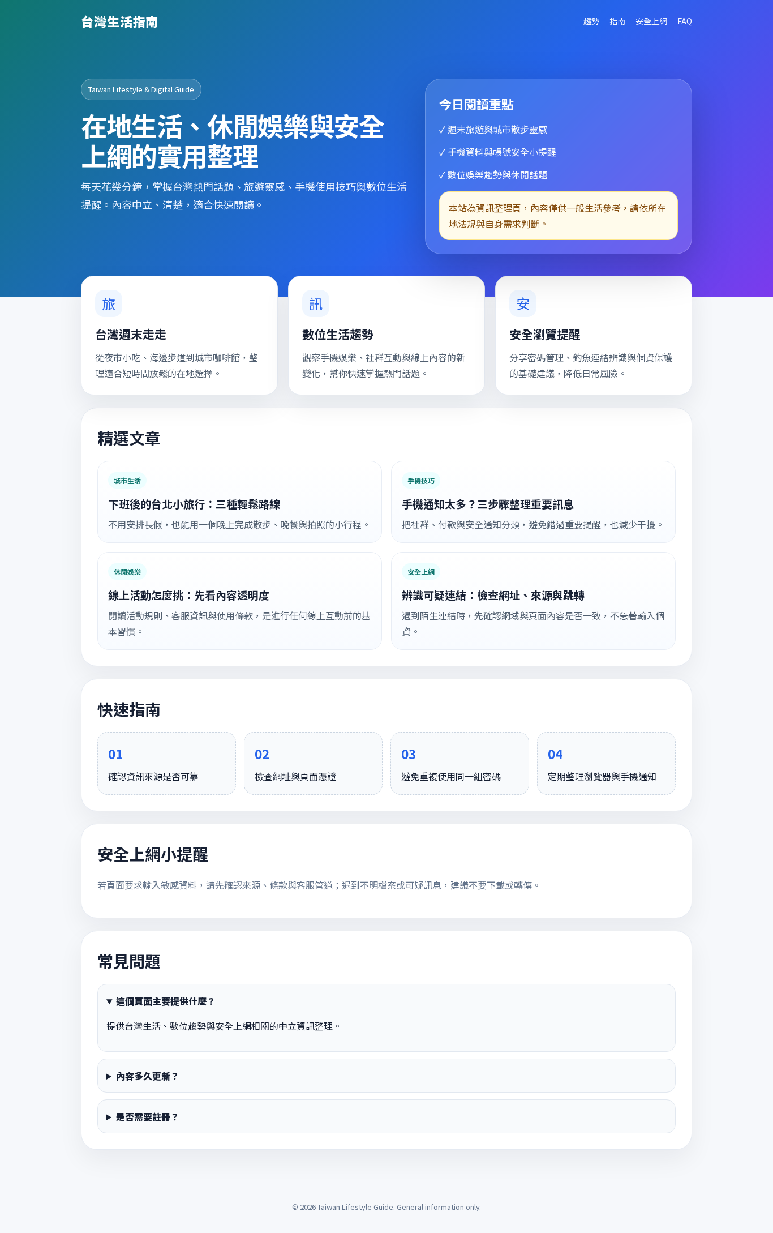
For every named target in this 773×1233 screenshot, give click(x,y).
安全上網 (651, 21)
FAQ (684, 21)
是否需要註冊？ (147, 1116)
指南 (617, 21)
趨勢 (591, 21)
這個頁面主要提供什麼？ (166, 1001)
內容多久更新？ (147, 1075)
